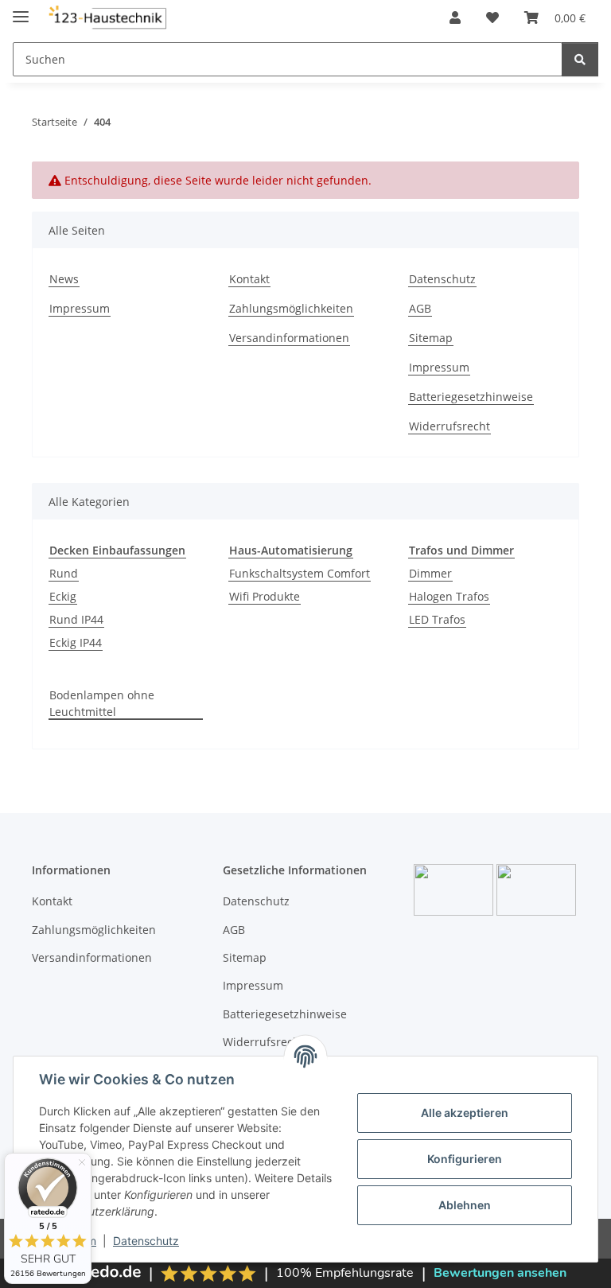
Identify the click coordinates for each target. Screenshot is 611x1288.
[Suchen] (580, 59)
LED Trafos (437, 619)
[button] (455, 17)
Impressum (79, 308)
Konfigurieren (464, 1158)
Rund (63, 573)
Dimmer (430, 573)
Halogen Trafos (449, 596)
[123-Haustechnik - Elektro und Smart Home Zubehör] (107, 18)
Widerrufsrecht (449, 426)
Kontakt (249, 278)
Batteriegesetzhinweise (471, 396)
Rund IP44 (76, 619)
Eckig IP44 (75, 642)
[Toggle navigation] (21, 10)
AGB (420, 308)
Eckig (62, 596)
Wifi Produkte (264, 596)
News (64, 278)
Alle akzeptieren (464, 1112)
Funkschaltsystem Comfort (299, 573)
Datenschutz (146, 1240)
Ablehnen (464, 1205)
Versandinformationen (289, 337)
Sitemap (431, 337)
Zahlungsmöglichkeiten (291, 308)
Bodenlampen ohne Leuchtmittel (101, 703)
